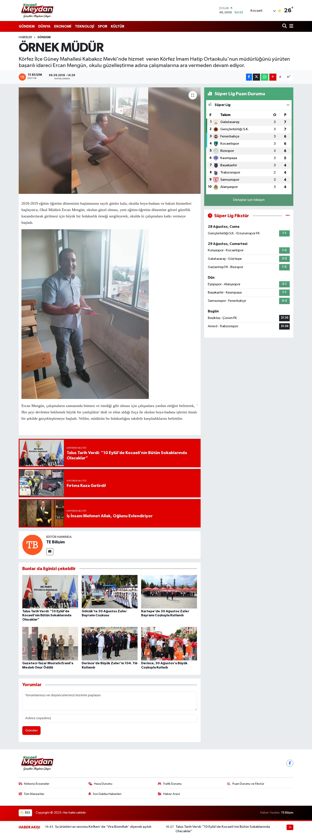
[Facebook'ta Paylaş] (249, 77)
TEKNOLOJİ (84, 26)
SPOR (102, 26)
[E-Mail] (49, 551)
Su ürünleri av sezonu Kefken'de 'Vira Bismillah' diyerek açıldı (103, 827)
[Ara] (285, 26)
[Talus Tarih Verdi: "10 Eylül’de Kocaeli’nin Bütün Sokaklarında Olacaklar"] (50, 591)
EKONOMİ (62, 26)
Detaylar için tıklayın (249, 200)
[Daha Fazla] (272, 77)
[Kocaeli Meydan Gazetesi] (37, 10)
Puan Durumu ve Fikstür (248, 783)
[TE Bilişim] (32, 545)
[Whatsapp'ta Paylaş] (264, 77)
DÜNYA (44, 26)
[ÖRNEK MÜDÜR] (110, 140)
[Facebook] (289, 763)
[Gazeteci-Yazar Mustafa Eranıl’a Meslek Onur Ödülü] (50, 643)
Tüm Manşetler (34, 794)
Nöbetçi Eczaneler (36, 783)
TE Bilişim (55, 542)
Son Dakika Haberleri (107, 794)
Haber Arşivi (171, 794)
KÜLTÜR (117, 26)
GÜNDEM (27, 26)
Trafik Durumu (172, 783)
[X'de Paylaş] (256, 77)
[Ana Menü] (291, 26)
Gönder (31, 730)
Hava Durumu (103, 783)
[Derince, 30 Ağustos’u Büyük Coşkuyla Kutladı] (169, 643)
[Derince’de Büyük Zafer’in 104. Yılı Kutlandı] (110, 643)
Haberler (25, 37)
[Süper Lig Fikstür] (288, 216)
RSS (27, 812)
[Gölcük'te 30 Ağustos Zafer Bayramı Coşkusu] (110, 591)
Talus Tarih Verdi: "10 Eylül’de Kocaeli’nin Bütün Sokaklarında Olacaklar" (46, 615)
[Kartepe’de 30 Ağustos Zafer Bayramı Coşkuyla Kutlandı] (169, 591)
